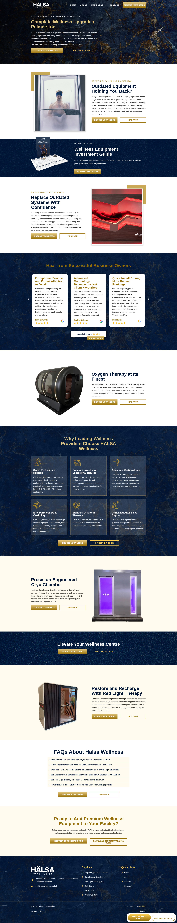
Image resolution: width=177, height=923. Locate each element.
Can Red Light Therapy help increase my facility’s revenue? (77, 780)
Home (73, 5)
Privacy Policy (37, 911)
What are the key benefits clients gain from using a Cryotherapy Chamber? (85, 770)
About (83, 5)
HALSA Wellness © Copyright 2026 (45, 906)
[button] (28, 299)
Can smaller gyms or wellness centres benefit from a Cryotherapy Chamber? (85, 775)
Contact (114, 5)
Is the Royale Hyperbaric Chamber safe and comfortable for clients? (81, 765)
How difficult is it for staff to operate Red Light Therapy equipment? (81, 785)
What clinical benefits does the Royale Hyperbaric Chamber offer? (80, 760)
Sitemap (142, 911)
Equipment (97, 5)
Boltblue (142, 906)
